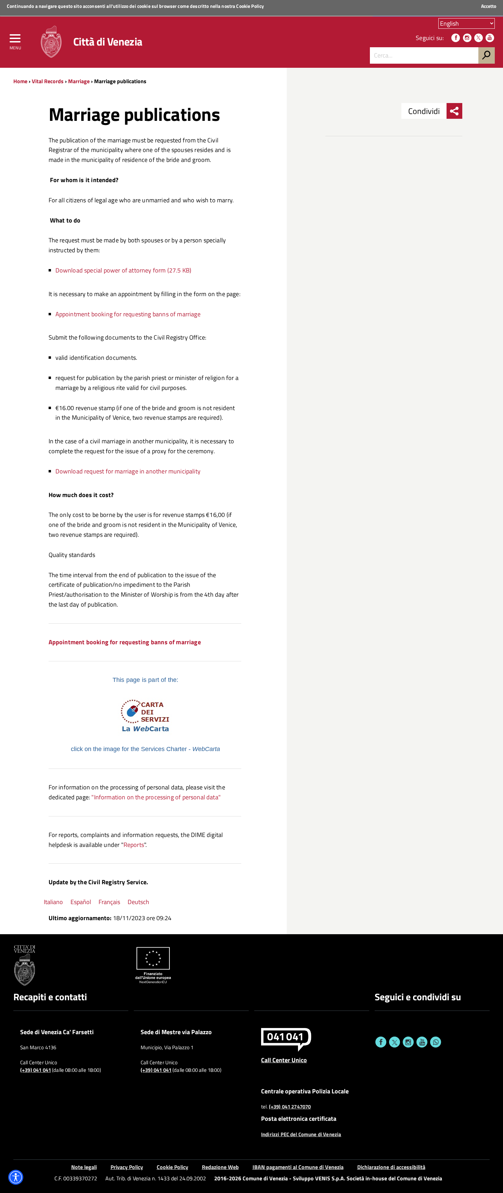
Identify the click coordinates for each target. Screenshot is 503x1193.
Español (80, 901)
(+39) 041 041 (35, 1070)
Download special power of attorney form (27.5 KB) (123, 270)
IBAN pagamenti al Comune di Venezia (298, 1167)
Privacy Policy (127, 1167)
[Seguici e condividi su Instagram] (408, 1042)
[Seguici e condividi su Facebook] (380, 1042)
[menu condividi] (454, 111)
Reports (134, 844)
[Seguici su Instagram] (467, 38)
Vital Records (48, 81)
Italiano (53, 901)
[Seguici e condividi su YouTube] (421, 1042)
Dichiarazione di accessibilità (391, 1167)
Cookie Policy (250, 6)
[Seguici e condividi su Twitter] (394, 1042)
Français (109, 901)
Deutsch (138, 901)
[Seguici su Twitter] (478, 38)
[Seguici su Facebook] (455, 38)
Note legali (84, 1167)
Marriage (79, 81)
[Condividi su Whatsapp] (435, 1042)
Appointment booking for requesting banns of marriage (128, 314)
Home (20, 81)
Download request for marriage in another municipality (128, 471)
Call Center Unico (284, 1060)
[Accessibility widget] (15, 1177)
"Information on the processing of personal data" (156, 797)
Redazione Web (220, 1167)
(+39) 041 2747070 (290, 1106)
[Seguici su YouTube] (490, 38)
